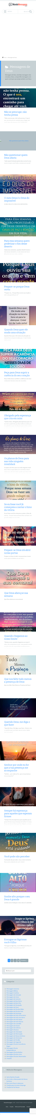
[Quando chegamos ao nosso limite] (18, 622)
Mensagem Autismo (12, 989)
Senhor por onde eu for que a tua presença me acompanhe (16, 767)
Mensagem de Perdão (13, 1040)
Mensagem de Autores (13, 999)
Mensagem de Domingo (13, 1013)
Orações (9, 1058)
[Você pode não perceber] (18, 842)
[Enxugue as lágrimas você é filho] (18, 925)
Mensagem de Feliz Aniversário (16, 1015)
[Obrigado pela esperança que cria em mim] (18, 401)
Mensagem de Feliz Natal (14, 1019)
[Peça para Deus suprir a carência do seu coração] (18, 358)
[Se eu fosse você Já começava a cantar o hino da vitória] (18, 490)
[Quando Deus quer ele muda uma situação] (18, 315)
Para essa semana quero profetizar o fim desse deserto (17, 243)
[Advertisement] (18, 36)
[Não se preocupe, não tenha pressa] (18, 98)
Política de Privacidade (20, 1106)
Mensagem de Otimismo (14, 1038)
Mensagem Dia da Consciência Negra (15, 1045)
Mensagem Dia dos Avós (14, 1054)
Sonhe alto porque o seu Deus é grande (17, 898)
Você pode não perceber (17, 856)
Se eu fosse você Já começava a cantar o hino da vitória (18, 507)
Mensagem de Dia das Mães (15, 1009)
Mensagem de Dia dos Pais (14, 1011)
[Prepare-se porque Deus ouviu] (18, 272)
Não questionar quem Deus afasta (16, 156)
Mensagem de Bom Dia (13, 1003)
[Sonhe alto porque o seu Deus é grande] (18, 882)
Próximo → (24, 960)
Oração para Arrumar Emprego (16, 1085)
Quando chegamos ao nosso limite (16, 637)
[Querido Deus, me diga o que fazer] (18, 707)
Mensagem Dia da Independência (12, 1049)
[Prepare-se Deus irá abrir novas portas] (18, 536)
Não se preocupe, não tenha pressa (15, 113)
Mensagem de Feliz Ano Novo (15, 1017)
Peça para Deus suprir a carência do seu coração (17, 374)
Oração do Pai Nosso (12, 1087)
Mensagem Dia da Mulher (14, 1052)
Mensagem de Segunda (13, 1042)
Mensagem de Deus (12, 1007)
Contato (28, 1106)
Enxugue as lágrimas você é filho (15, 941)
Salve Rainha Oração (12, 1077)
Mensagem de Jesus (12, 1030)
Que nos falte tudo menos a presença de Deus (17, 680)
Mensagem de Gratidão (13, 1024)
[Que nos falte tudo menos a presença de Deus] (18, 665)
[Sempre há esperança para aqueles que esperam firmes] (18, 796)
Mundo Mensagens (8, 1102)
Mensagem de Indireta (13, 1028)
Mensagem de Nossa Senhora (15, 1036)
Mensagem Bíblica (12, 991)
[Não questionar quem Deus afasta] (18, 140)
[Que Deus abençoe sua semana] (18, 579)
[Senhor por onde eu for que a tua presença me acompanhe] (18, 750)
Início (7, 1106)
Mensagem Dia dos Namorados (16, 1056)
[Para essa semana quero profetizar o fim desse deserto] (18, 226)
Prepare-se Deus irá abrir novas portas (17, 551)
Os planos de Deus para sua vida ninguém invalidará (16, 461)
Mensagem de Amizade (13, 995)
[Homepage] (18, 4)
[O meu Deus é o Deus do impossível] (18, 183)
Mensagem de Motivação (14, 1034)
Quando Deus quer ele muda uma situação (16, 331)
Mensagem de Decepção (14, 1005)
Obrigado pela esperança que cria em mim (17, 417)
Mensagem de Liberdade (14, 1032)
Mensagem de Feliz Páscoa (14, 1022)
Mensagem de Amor (12, 997)
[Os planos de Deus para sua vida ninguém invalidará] (18, 444)
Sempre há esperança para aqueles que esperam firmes (18, 813)
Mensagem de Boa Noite (14, 1001)
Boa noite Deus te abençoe (14, 1083)
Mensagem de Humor (13, 1026)
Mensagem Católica (12, 993)
